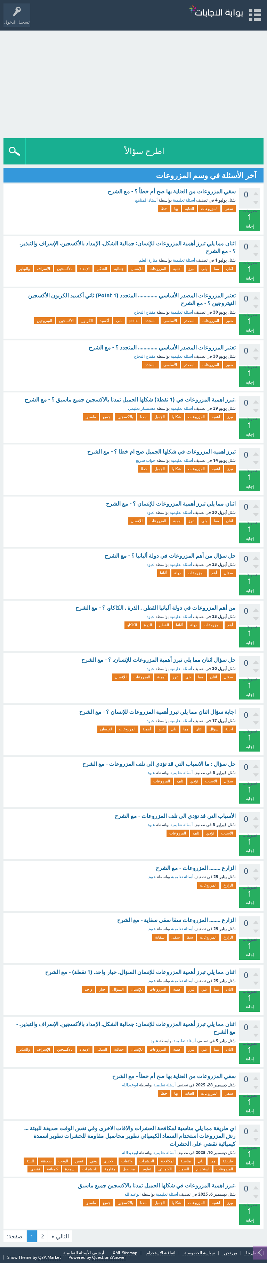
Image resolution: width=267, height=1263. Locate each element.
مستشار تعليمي (141, 408)
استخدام (202, 1169)
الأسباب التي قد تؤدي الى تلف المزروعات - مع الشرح (175, 816)
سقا (190, 937)
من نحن (230, 1253)
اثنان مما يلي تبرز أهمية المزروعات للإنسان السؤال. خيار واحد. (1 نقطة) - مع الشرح (140, 972)
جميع (107, 417)
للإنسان (137, 268)
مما (216, 268)
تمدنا (143, 417)
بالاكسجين (125, 417)
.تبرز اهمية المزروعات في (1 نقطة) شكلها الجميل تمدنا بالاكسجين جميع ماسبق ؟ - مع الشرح (130, 399)
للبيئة (30, 1161)
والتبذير (24, 268)
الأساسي (170, 321)
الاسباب (211, 781)
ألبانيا (163, 573)
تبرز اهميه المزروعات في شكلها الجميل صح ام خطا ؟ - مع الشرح (161, 451)
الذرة (148, 625)
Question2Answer (109, 1257)
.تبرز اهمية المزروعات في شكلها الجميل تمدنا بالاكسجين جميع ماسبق (157, 1185)
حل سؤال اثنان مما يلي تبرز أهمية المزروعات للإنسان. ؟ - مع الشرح (158, 659)
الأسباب (227, 833)
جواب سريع (145, 460)
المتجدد (150, 321)
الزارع (228, 885)
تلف (180, 781)
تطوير (146, 1169)
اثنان (229, 268)
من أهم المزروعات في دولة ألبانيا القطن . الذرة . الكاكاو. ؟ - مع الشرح (155, 607)
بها (176, 208)
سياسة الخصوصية (199, 1253)
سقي (229, 208)
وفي (93, 1161)
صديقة (46, 1161)
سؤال (228, 573)
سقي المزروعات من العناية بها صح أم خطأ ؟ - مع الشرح (172, 191)
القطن (164, 625)
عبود (150, 512)
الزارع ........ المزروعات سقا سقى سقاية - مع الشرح (176, 920)
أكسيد (104, 321)
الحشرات (146, 1161)
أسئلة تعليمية (184, 200)
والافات (126, 1161)
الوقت (63, 1161)
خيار (102, 989)
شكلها (176, 417)
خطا (144, 469)
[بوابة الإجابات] (215, 11)
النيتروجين (44, 321)
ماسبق (91, 417)
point (133, 321)
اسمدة (70, 1169)
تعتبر (229, 321)
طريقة (227, 1161)
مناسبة (185, 1161)
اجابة (229, 729)
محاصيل (128, 1169)
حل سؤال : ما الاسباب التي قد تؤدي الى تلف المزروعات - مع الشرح (159, 764)
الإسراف (43, 268)
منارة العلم (148, 260)
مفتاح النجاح (144, 312)
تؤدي (194, 781)
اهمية (216, 417)
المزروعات (209, 208)
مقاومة (109, 1169)
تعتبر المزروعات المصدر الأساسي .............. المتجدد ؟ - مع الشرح (162, 347)
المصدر (189, 321)
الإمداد (85, 268)
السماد (184, 1169)
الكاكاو (132, 625)
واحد (88, 989)
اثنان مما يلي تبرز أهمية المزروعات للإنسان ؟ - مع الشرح (171, 503)
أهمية (177, 268)
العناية (189, 208)
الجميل (159, 417)
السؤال (118, 989)
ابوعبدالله (130, 1085)
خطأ (164, 208)
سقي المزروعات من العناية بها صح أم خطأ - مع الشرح (174, 1076)
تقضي (35, 1169)
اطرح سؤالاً (144, 151)
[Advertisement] (133, 82)
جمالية (119, 268)
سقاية (159, 937)
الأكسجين (66, 321)
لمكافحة (167, 1161)
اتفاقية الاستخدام (160, 1253)
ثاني (119, 321)
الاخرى (109, 1161)
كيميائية (52, 1169)
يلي (204, 268)
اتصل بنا (253, 1253)
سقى (175, 937)
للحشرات (89, 1169)
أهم (214, 573)
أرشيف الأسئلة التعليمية (83, 1253)
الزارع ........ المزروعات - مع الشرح (196, 868)
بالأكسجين (65, 268)
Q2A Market (49, 1257)
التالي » (60, 1236)
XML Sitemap (125, 1253)
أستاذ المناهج (146, 200)
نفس (79, 1161)
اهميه (216, 469)
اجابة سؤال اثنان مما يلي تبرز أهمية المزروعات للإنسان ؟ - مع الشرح (157, 712)
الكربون (87, 321)
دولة (177, 573)
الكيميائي (165, 1169)
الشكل (102, 268)
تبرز (191, 268)
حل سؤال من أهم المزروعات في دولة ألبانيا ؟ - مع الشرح (170, 555)
